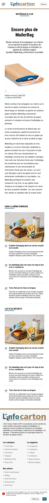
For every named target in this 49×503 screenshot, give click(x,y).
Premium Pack (10, 482)
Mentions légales (35, 462)
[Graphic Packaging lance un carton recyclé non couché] (24, 227)
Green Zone (9, 462)
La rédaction (33, 449)
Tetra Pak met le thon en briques (22, 288)
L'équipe (31, 453)
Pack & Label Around (12, 472)
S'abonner (43, 4)
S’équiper (8, 456)
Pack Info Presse (10, 479)
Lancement (8, 453)
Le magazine (33, 446)
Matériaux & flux (10, 459)
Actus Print (8, 485)
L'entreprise (33, 456)
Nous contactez (34, 459)
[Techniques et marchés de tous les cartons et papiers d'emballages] (22, 4)
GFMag (7, 475)
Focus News (9, 446)
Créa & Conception (11, 449)
